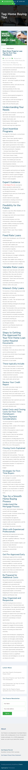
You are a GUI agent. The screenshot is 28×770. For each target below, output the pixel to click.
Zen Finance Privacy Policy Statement (11, 755)
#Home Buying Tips (20, 60)
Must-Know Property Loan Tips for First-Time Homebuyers (12, 53)
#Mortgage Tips (14, 62)
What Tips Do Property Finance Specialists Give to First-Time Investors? (14, 690)
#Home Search (6, 62)
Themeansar (11, 768)
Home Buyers (10, 48)
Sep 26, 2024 (7, 58)
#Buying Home (17, 58)
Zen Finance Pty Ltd (9, 185)
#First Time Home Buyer (9, 60)
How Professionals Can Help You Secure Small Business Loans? (13, 684)
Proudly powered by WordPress (9, 764)
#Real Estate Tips (17, 64)
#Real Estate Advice (7, 64)
